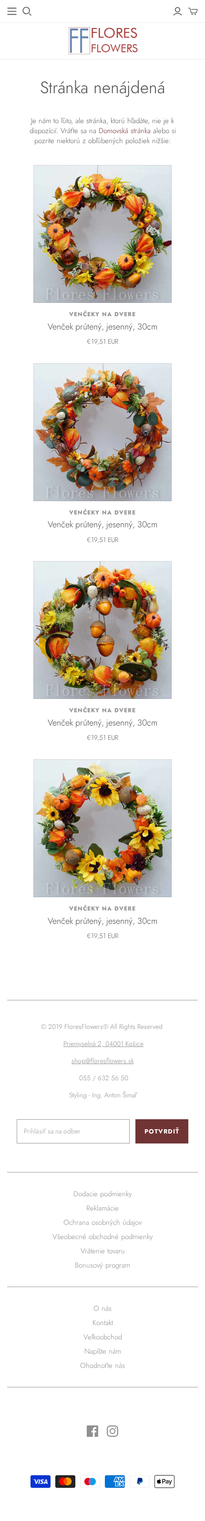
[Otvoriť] (27, 11)
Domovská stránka (125, 131)
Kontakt (102, 1323)
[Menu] (12, 11)
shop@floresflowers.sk (103, 1061)
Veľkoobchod (102, 1337)
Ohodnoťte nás (102, 1365)
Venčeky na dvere (102, 314)
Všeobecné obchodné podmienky (102, 1236)
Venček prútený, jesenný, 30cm (102, 326)
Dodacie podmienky (102, 1194)
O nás (102, 1308)
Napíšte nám (102, 1351)
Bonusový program (102, 1265)
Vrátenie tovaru (103, 1251)
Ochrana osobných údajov (102, 1222)
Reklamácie (102, 1208)
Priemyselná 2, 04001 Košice (103, 1043)
